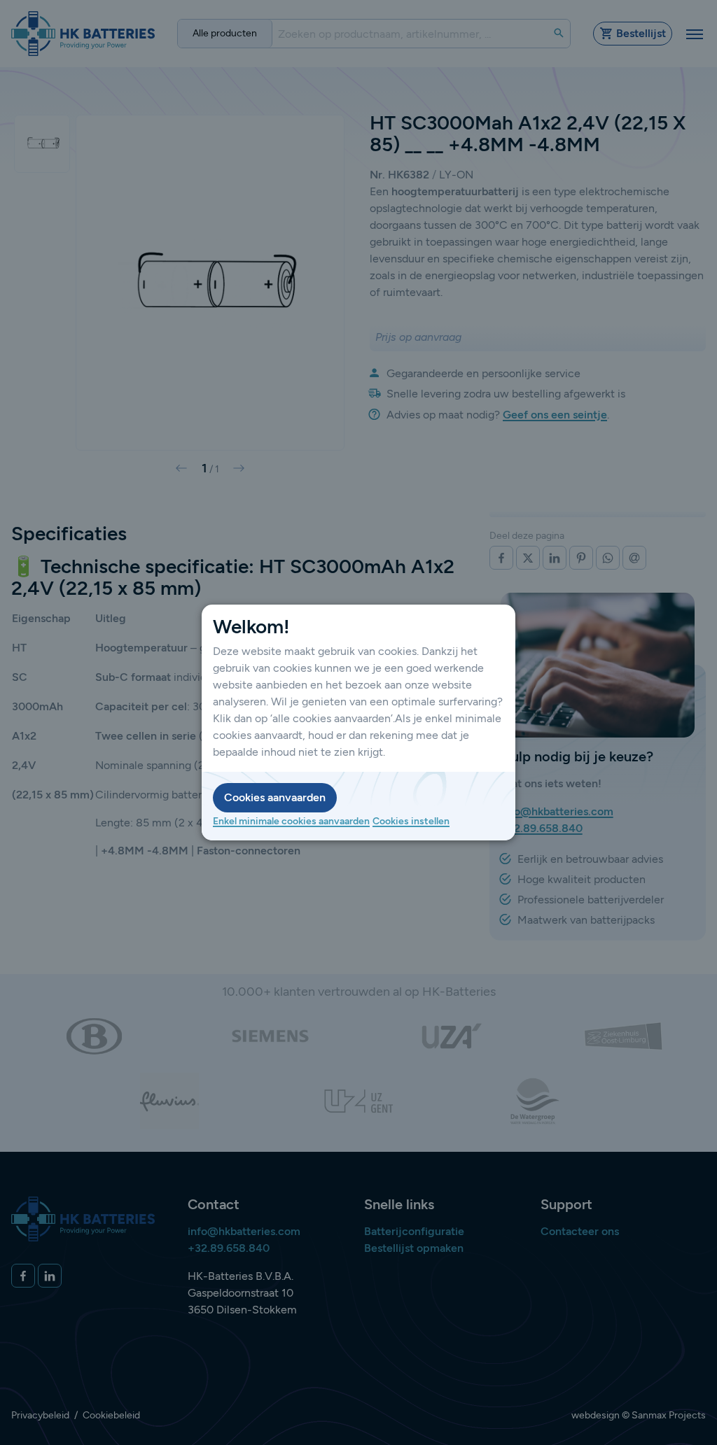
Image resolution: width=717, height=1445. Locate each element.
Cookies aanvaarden (275, 797)
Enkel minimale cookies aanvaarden (291, 821)
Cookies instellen (411, 821)
